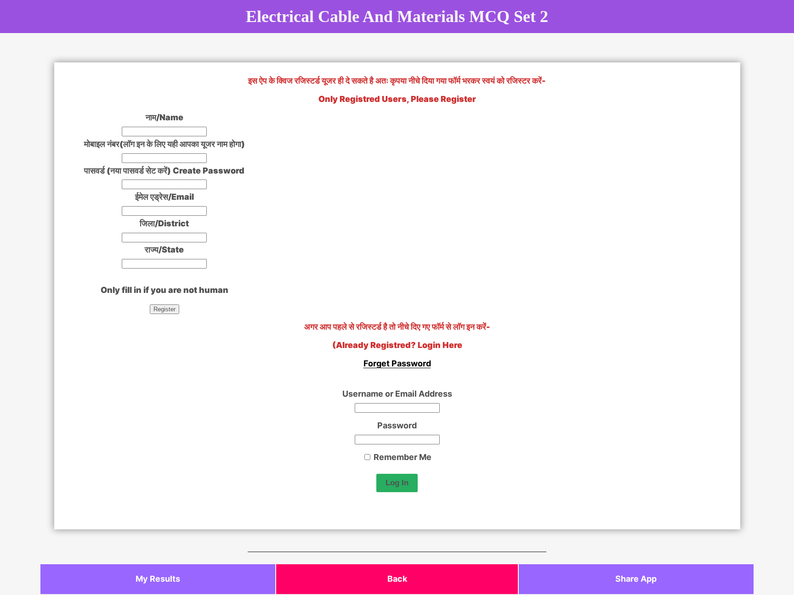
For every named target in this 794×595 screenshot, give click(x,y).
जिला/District (164, 223)
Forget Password (397, 363)
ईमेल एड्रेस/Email (164, 197)
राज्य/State (164, 249)
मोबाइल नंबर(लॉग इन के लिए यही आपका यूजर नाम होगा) (164, 144)
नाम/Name (164, 117)
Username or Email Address (397, 394)
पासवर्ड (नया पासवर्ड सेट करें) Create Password (164, 170)
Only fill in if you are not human (164, 290)
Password (397, 425)
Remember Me (401, 457)
